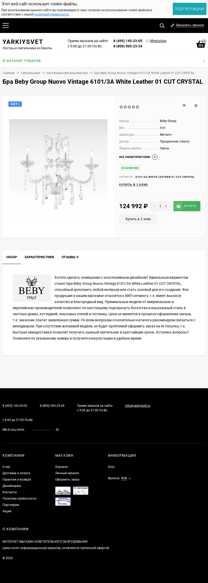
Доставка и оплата (16, 473)
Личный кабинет (67, 473)
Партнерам (11, 505)
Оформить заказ (67, 479)
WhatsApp (151, 41)
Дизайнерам (12, 486)
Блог (111, 467)
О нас (6, 467)
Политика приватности (19, 498)
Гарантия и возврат (17, 479)
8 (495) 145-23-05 (127, 41)
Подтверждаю (189, 9)
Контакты (10, 492)
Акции (7, 511)
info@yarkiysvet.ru (137, 406)
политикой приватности (51, 14)
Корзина (61, 467)
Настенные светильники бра (67, 73)
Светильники (30, 73)
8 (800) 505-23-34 (127, 46)
